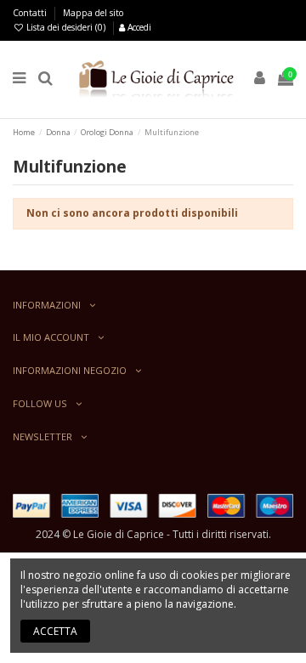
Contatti (31, 13)
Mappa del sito (93, 13)
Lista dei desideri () (66, 27)
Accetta (55, 631)
